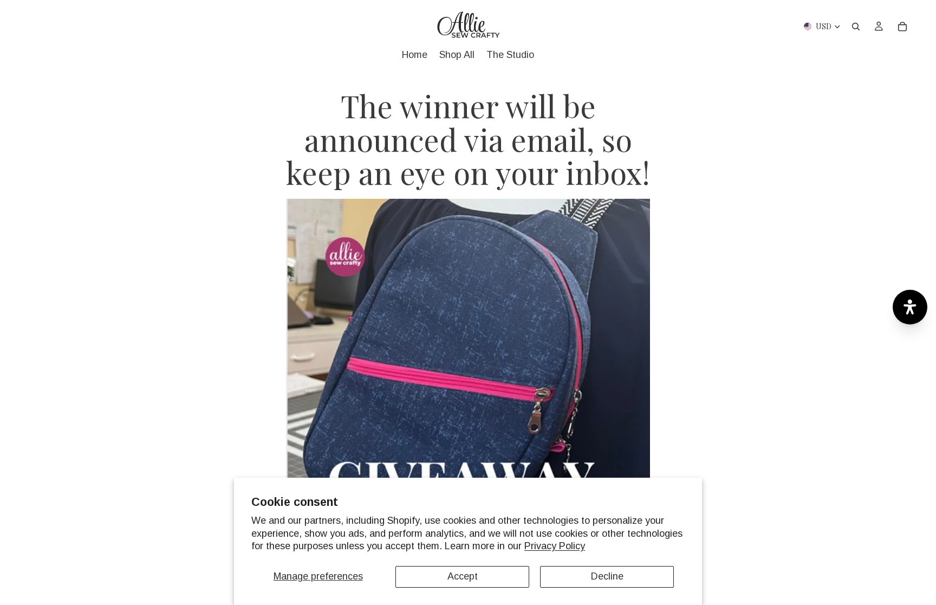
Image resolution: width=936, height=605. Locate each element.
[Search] (856, 26)
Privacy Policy (554, 546)
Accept (462, 576)
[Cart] (902, 26)
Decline (607, 576)
